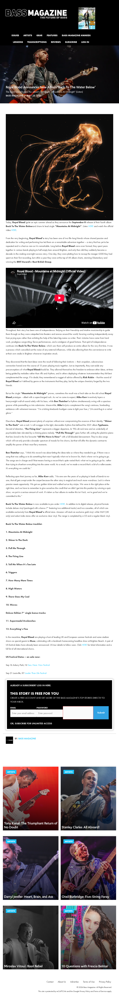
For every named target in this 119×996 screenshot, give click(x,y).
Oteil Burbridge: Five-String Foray (85, 896)
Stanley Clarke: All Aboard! (81, 827)
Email (13, 707)
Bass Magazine (14, 95)
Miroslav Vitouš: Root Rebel (23, 966)
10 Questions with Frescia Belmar (85, 966)
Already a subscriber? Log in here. (30, 685)
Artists (11, 772)
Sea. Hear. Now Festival (39, 665)
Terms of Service (100, 991)
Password (42, 707)
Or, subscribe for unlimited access (31, 723)
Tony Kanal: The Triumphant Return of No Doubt (30, 825)
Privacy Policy (85, 991)
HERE (90, 226)
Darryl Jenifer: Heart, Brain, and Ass (28, 896)
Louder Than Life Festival (35, 673)
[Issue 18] (86, 18)
